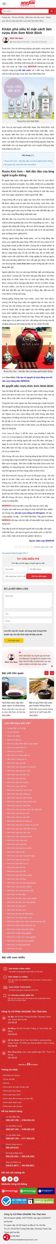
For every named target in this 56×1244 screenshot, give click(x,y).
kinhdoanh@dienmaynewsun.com (24, 1240)
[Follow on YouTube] (16, 1179)
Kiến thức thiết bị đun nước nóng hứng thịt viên (26, 921)
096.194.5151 (12, 1148)
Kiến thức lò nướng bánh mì (18, 755)
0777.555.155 (28, 1138)
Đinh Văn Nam (16, 38)
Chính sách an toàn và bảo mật (16, 1087)
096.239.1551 (28, 1156)
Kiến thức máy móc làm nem (19, 833)
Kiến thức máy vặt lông (16, 879)
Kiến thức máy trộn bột (16, 871)
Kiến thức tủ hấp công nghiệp (19, 933)
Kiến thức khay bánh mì (17, 747)
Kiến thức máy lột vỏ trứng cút (19, 821)
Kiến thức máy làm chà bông (19, 805)
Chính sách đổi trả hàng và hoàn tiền (18, 1098)
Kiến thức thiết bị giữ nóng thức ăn (21, 925)
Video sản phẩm (13, 736)
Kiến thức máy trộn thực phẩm (19, 875)
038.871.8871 (12, 1165)
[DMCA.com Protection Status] (41, 1201)
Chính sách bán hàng (12, 1091)
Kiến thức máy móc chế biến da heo (22, 829)
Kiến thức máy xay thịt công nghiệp (21, 883)
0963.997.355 (12, 1129)
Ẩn (32, 155)
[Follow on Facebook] (4, 1179)
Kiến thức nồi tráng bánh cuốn (19, 918)
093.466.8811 (28, 1165)
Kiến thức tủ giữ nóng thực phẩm (20, 929)
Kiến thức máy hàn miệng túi (19, 794)
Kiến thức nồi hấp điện (16, 894)
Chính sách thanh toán (12, 1102)
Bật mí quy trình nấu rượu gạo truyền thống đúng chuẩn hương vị (13, 704)
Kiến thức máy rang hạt (16, 844)
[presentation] (46, 673)
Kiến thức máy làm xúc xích (18, 817)
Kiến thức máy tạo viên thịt (18, 860)
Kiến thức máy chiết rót (16, 786)
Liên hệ (6, 1083)
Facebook (6, 553)
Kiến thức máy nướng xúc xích (19, 836)
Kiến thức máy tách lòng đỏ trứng (21, 856)
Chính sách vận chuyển (12, 1106)
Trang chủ (6, 17)
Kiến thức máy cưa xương (17, 782)
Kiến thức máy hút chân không (19, 798)
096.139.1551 (12, 1156)
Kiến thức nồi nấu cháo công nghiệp (22, 898)
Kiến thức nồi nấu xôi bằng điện (20, 914)
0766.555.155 (28, 1120)
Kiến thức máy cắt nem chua (19, 771)
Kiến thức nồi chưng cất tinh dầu (20, 891)
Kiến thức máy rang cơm (17, 840)
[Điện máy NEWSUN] (28, 4)
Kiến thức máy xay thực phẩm (19, 887)
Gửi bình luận (13, 640)
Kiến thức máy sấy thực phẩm (19, 848)
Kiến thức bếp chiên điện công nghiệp (22, 744)
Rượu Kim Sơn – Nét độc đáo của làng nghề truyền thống (27, 161)
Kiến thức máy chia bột (16, 778)
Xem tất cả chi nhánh (28, 1065)
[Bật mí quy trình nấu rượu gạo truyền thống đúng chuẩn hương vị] (14, 688)
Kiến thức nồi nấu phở (16, 906)
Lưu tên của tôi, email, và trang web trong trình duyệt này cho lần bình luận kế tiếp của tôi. (25, 633)
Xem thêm (6, 715)
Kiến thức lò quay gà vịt (16, 759)
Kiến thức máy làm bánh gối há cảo (21, 802)
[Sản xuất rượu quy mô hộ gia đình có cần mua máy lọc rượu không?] (41, 688)
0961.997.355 (12, 1120)
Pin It (25, 553)
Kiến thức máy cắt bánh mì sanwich (21, 767)
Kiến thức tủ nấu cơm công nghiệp (21, 937)
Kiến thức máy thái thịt (16, 867)
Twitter (13, 553)
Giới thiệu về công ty (11, 1075)
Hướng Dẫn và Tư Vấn (16, 728)
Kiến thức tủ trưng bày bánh (18, 945)
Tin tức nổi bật (18, 17)
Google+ (19, 553)
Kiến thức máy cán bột (16, 763)
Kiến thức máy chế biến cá (18, 775)
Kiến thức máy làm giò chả (18, 813)
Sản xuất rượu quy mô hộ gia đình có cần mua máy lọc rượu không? (40, 704)
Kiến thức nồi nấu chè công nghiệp (21, 902)
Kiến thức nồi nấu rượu (34, 17)
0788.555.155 (28, 1129)
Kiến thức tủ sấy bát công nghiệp (20, 941)
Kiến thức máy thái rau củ (17, 863)
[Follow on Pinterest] (10, 1179)
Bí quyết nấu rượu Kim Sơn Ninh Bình (19, 165)
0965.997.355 (12, 1138)
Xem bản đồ (12, 1022)
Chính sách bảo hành (12, 1095)
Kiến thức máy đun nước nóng (19, 790)
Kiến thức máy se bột (15, 852)
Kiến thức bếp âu (14, 740)
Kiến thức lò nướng (15, 751)
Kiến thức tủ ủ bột (14, 948)
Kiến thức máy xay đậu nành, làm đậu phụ (24, 809)
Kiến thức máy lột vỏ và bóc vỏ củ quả (22, 825)
